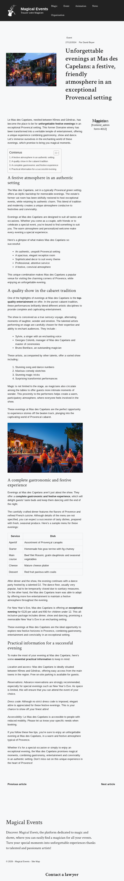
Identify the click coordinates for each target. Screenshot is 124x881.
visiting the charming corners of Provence (42, 278)
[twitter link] (10, 854)
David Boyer (89, 42)
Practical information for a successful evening (33, 169)
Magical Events (34, 9)
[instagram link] (7, 854)
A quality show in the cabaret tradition (29, 161)
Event (66, 6)
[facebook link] (14, 854)
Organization (57, 15)
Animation (80, 6)
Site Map (35, 861)
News (95, 6)
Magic (54, 6)
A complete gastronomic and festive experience (34, 165)
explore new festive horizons (24, 630)
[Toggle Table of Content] (54, 152)
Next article (108, 784)
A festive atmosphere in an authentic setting (32, 157)
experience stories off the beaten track (32, 413)
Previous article (17, 784)
